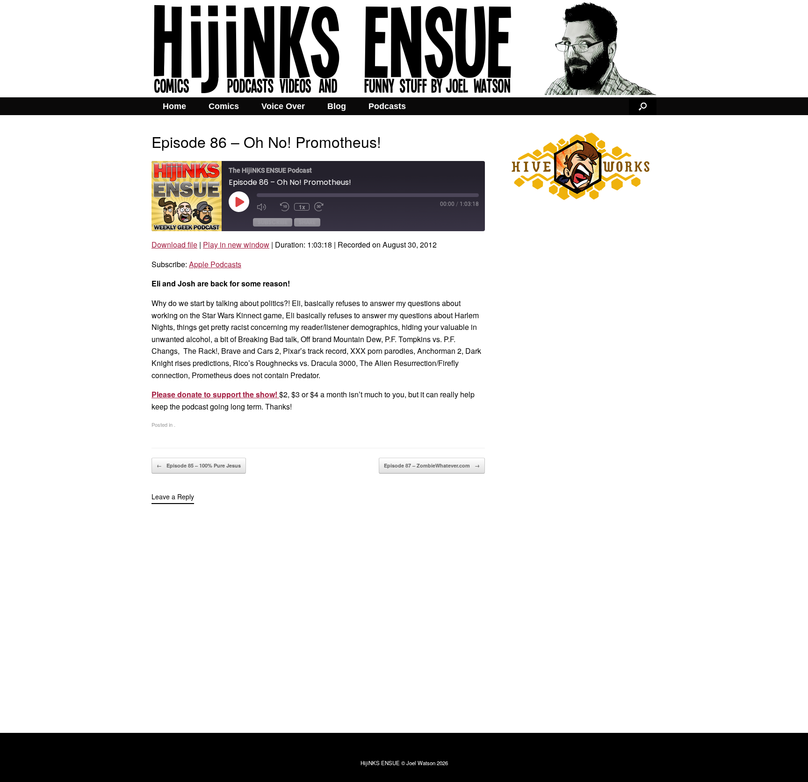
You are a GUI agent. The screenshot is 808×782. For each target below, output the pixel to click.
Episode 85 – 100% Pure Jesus (199, 465)
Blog (336, 106)
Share (307, 222)
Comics (224, 106)
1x (302, 207)
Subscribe (273, 222)
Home (174, 106)
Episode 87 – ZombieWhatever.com (432, 465)
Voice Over (283, 106)
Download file (174, 244)
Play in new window (236, 244)
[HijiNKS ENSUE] (404, 48)
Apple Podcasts (215, 264)
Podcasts (387, 106)
